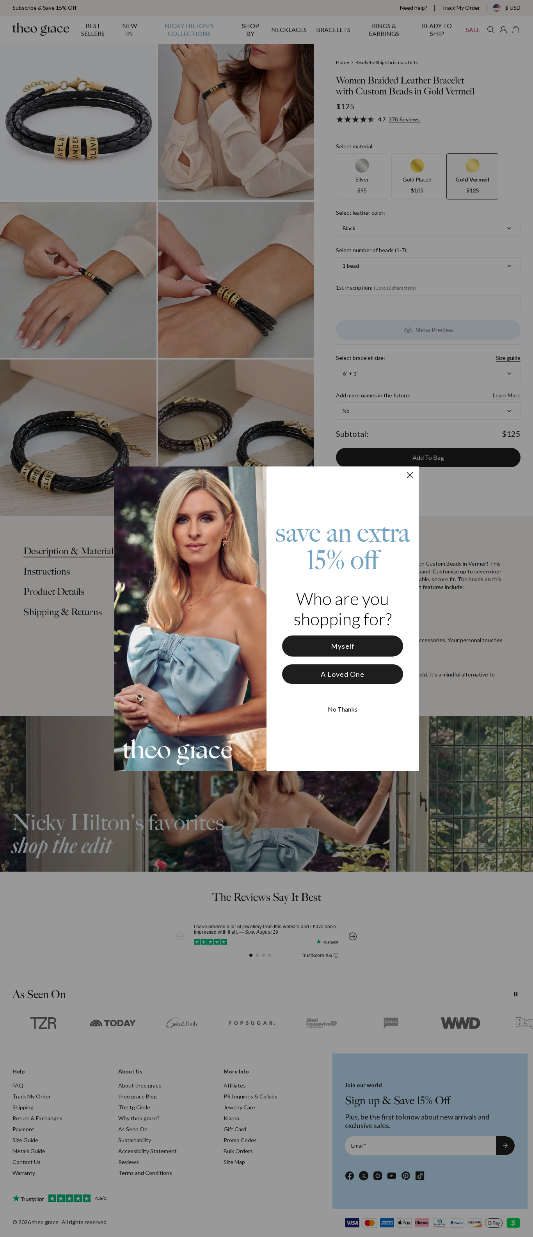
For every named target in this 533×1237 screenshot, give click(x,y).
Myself (343, 646)
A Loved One (342, 674)
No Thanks (342, 709)
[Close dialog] (410, 475)
